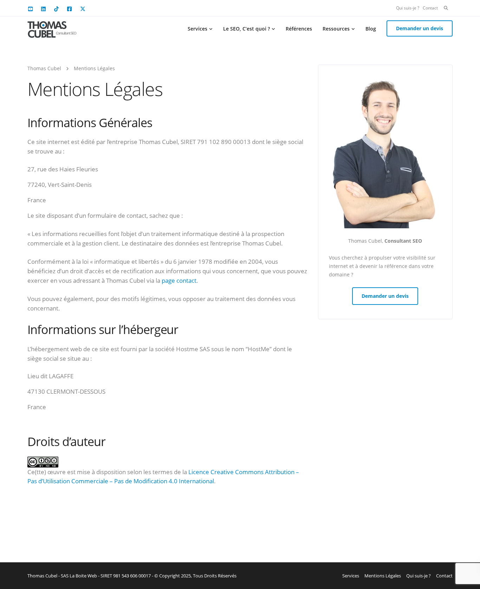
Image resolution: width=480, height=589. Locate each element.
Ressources (336, 28)
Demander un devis (419, 28)
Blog (370, 28)
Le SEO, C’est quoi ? (246, 28)
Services (197, 28)
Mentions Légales (382, 575)
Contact (430, 8)
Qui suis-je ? (407, 8)
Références (299, 28)
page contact (179, 280)
